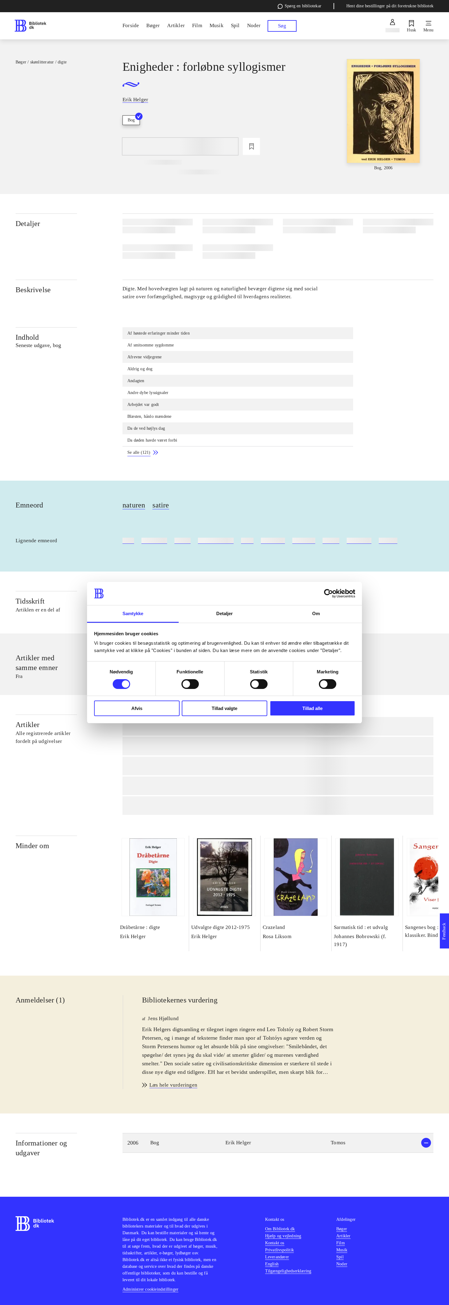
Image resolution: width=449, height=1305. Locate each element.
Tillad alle (312, 708)
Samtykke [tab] (133, 613)
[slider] (383, 115)
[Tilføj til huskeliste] (251, 146)
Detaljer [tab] (224, 613)
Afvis (136, 708)
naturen (133, 505)
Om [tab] (316, 613)
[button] (277, 1143)
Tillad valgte (224, 708)
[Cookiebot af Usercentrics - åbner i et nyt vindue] (328, 593)
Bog (131, 120)
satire (160, 505)
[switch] (190, 684)
